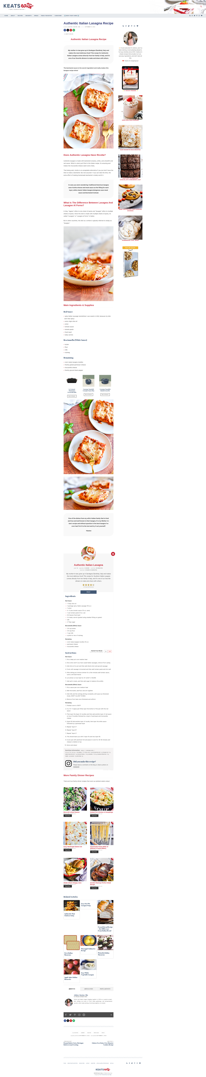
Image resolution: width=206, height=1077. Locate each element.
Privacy (112, 1063)
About (13, 15)
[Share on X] (68, 30)
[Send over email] (74, 30)
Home (6, 15)
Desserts (29, 15)
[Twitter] (194, 16)
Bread (36, 15)
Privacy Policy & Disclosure (103, 1063)
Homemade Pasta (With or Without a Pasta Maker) (99, 847)
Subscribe (58, 15)
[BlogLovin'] (202, 16)
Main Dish (96, 1032)
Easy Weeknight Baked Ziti (73, 846)
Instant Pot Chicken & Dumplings (101, 812)
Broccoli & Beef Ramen (72, 812)
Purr (100, 1074)
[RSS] (190, 16)
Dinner (82, 1032)
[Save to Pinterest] (71, 30)
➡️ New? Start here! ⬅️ (71, 15)
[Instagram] (199, 16)
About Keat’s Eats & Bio (73, 1063)
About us (72, 989)
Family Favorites (46, 15)
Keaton (89, 1032)
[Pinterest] (197, 16)
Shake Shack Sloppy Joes (72, 883)
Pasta (103, 1032)
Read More (67, 815)
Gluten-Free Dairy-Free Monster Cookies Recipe (102, 1043)
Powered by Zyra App (106, 1074)
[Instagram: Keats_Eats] (69, 764)
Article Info (88, 989)
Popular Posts (105, 989)
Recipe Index (81, 1063)
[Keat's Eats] (18, 6)
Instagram (76, 767)
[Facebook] (192, 16)
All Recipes (75, 1032)
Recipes (20, 15)
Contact (87, 1063)
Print (89, 592)
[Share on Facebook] (65, 30)
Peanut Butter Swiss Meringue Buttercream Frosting (74, 1043)
